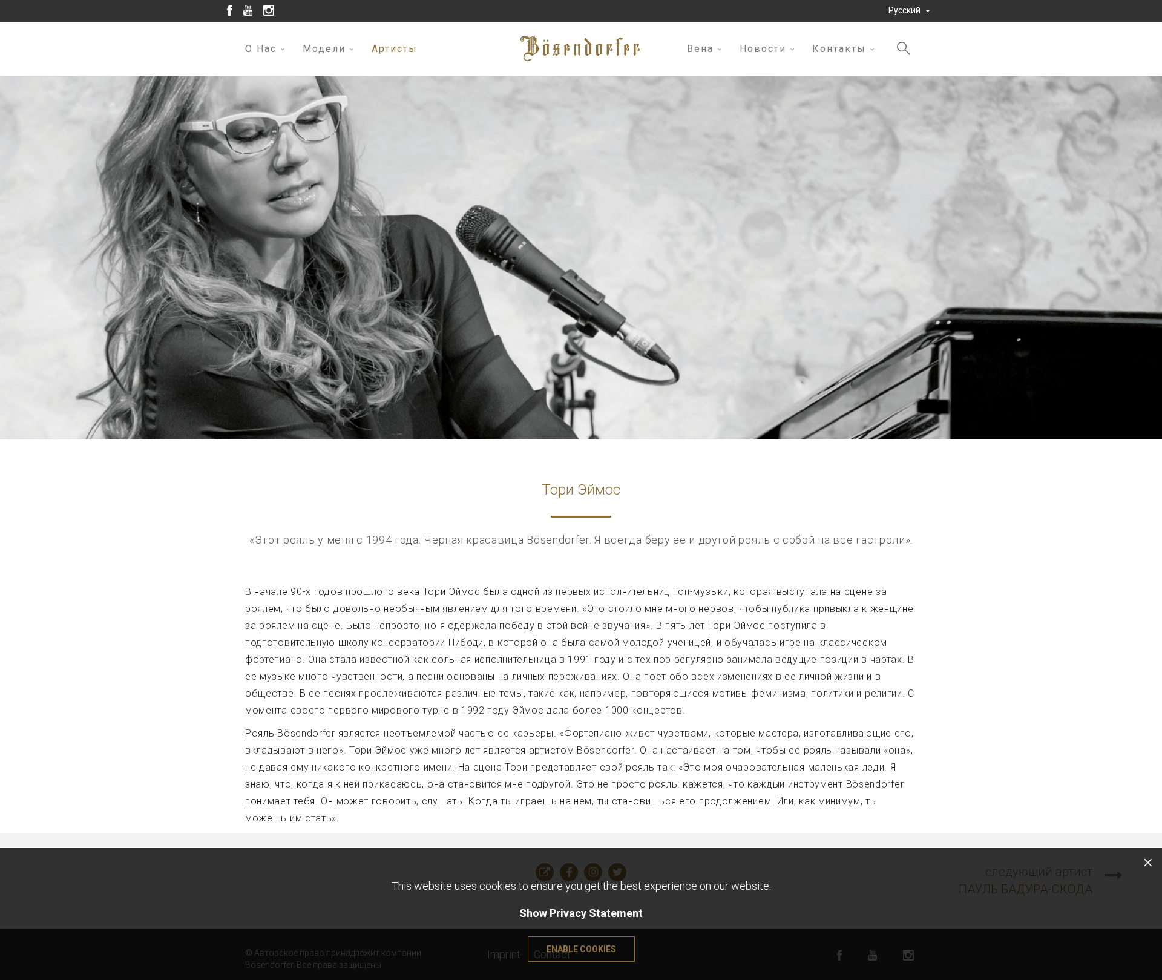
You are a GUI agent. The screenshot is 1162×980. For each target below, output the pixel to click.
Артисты (395, 48)
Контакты (839, 48)
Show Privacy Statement (581, 913)
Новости (763, 48)
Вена (700, 48)
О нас (261, 48)
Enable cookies (581, 949)
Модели (324, 48)
